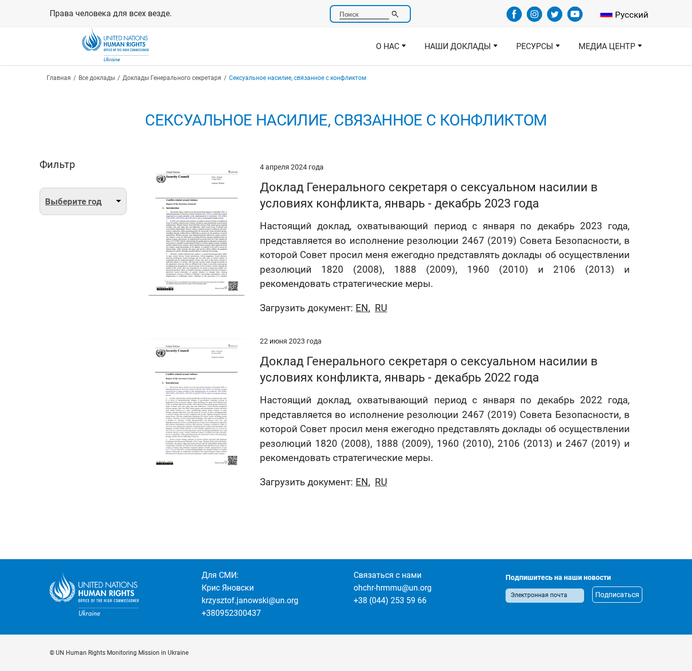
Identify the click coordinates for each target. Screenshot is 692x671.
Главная (59, 77)
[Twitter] (554, 18)
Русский (631, 15)
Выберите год (73, 201)
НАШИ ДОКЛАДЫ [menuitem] (453, 49)
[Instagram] (534, 18)
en (362, 308)
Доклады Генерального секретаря (172, 77)
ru (381, 308)
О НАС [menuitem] (383, 49)
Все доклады (97, 77)
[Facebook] (514, 18)
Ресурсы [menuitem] (530, 49)
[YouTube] (575, 18)
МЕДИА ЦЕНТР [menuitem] (602, 49)
